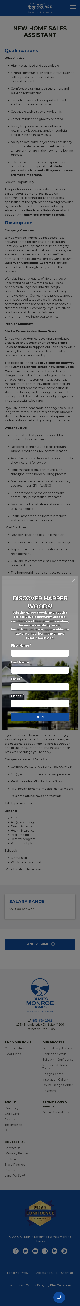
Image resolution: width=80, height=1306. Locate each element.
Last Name (21, 662)
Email (16, 679)
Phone (17, 696)
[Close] (74, 580)
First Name (21, 645)
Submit (40, 717)
